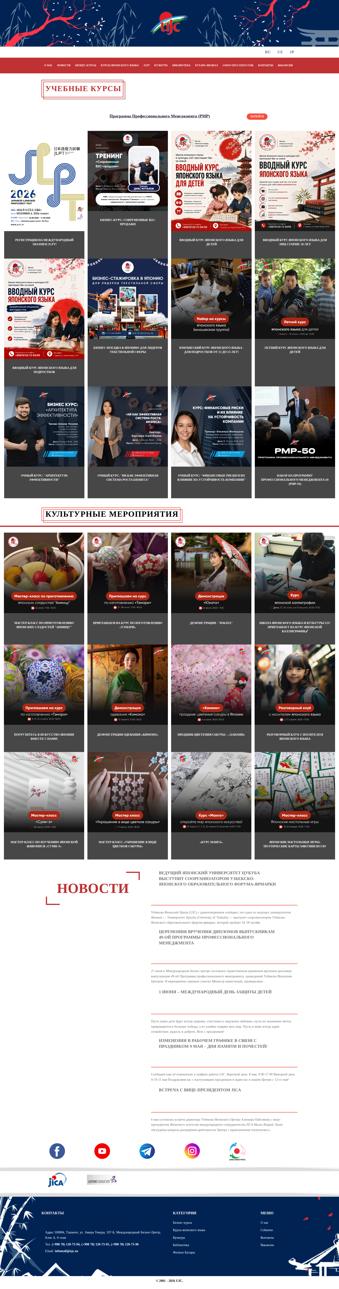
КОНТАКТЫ (265, 65)
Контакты (267, 1237)
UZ (280, 52)
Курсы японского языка (189, 1230)
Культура (179, 1237)
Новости (64, 65)
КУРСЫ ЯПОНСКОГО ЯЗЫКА (120, 65)
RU (268, 52)
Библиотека (181, 1245)
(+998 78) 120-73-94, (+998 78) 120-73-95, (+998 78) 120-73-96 (95, 1244)
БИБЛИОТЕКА (181, 65)
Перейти (257, 116)
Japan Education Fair (238, 65)
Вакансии (267, 1245)
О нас (264, 1222)
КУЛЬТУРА (161, 65)
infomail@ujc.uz (66, 1251)
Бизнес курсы (182, 1222)
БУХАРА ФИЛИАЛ (206, 65)
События (267, 1230)
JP (292, 52)
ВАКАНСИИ (285, 65)
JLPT (146, 65)
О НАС (48, 65)
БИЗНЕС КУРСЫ (85, 65)
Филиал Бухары (184, 1252)
